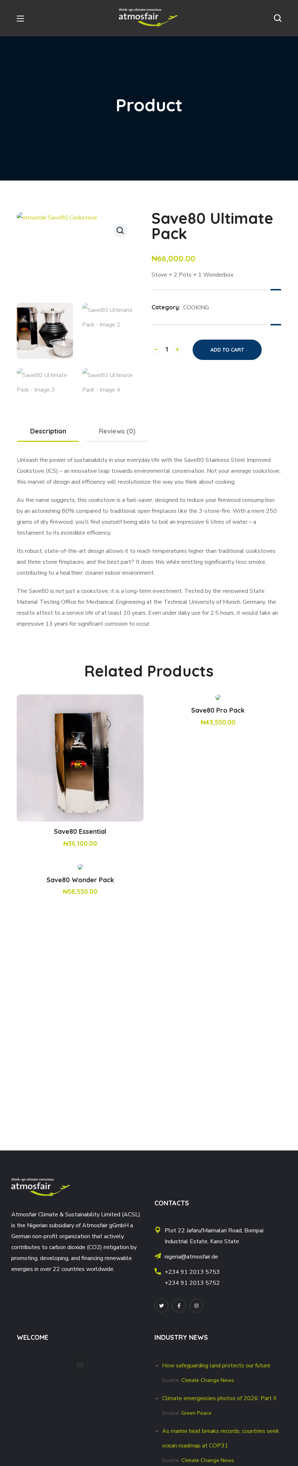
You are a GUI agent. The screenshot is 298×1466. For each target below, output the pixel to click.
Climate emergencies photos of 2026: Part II (219, 1398)
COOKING (196, 308)
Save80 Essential (80, 831)
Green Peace (196, 1413)
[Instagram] (196, 1305)
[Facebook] (179, 1305)
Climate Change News (207, 1380)
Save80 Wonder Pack (80, 880)
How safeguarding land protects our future (216, 1366)
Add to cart (227, 349)
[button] (277, 18)
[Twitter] (161, 1305)
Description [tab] (48, 431)
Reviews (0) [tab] (117, 431)
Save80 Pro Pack (218, 710)
